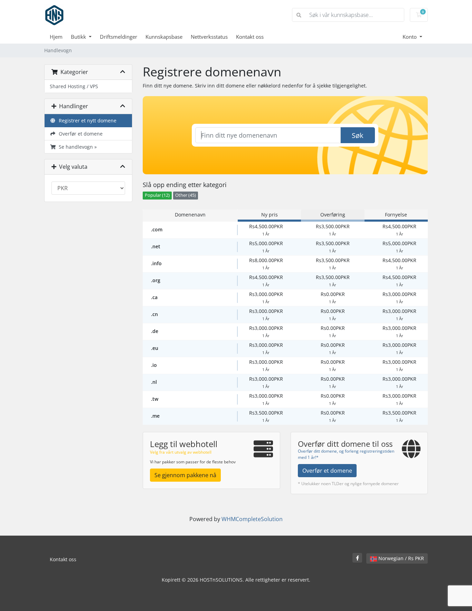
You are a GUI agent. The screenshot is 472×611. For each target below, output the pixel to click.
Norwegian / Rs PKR (400, 558)
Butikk (79, 36)
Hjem (56, 36)
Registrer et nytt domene (86, 120)
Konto (410, 36)
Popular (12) (157, 195)
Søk (358, 135)
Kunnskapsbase (163, 36)
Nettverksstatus (209, 36)
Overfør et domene (79, 133)
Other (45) (185, 195)
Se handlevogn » (76, 147)
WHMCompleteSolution (252, 519)
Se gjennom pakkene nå (185, 475)
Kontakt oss (250, 36)
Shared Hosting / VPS (74, 86)
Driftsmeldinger (118, 36)
